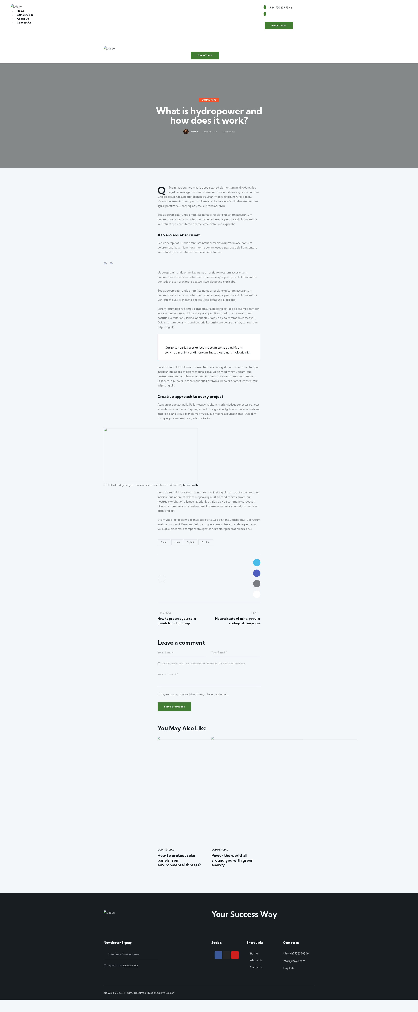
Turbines (205, 542)
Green (164, 542)
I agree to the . (123, 965)
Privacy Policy (130, 965)
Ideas (177, 542)
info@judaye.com (294, 961)
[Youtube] (235, 955)
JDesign (169, 992)
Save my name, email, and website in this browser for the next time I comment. (204, 663)
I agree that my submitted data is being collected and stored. (195, 694)
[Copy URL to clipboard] (256, 594)
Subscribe (155, 954)
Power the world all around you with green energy (232, 860)
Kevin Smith (190, 485)
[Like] (162, 578)
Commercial (209, 100)
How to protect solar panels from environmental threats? (179, 860)
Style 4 (190, 542)
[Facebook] (218, 955)
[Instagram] (226, 955)
